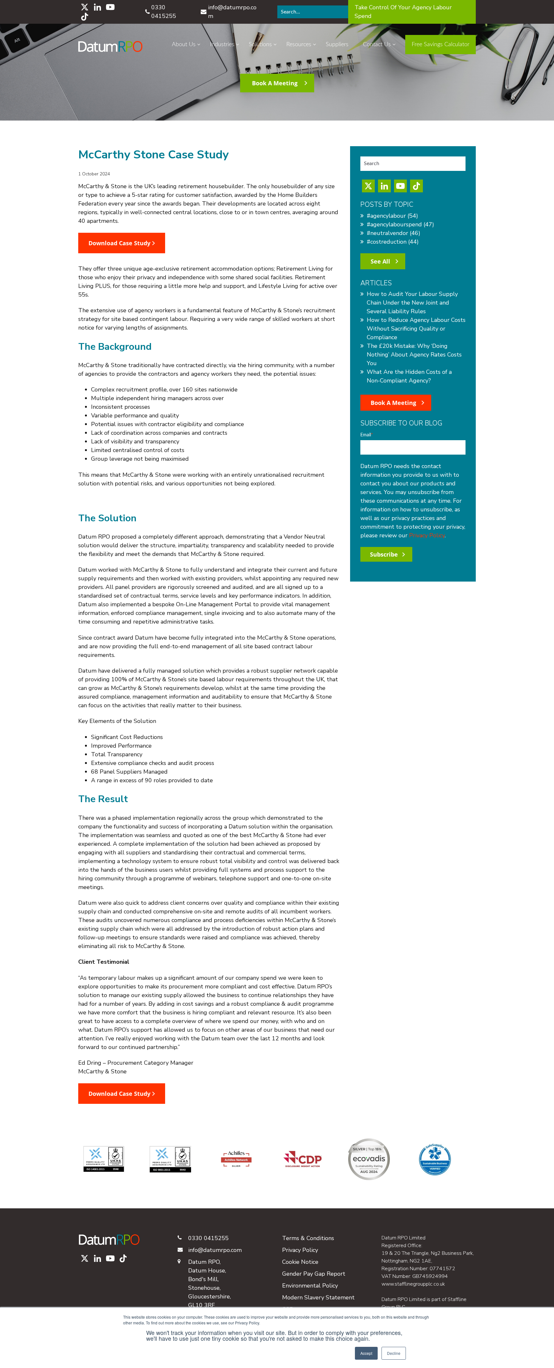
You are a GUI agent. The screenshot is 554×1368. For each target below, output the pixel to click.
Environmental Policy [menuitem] (310, 1285)
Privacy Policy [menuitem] (300, 1250)
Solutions (260, 44)
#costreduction (393, 242)
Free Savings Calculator (440, 44)
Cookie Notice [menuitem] (300, 1262)
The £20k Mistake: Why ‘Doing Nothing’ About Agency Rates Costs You (414, 354)
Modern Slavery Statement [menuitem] (318, 1297)
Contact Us (377, 44)
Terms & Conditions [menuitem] (308, 1238)
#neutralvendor (393, 233)
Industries (222, 44)
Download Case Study (120, 243)
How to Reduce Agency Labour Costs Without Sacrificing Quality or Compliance (416, 328)
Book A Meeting (275, 83)
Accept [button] (366, 1353)
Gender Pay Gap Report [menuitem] (313, 1274)
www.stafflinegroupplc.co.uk (413, 1284)
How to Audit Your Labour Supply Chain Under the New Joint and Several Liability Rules (412, 302)
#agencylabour (392, 216)
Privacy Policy (427, 535)
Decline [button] (393, 1353)
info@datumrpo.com (232, 12)
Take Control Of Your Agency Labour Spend (403, 12)
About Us (184, 44)
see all (380, 261)
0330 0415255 (163, 12)
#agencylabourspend (400, 224)
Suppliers (337, 44)
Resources (298, 44)
